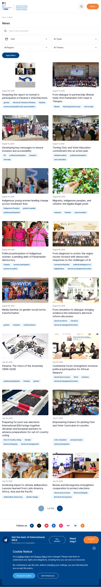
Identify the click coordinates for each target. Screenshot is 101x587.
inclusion (32, 155)
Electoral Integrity (10, 444)
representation (80, 212)
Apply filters (11, 55)
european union (76, 440)
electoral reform (60, 321)
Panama (42, 103)
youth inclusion (29, 325)
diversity (7, 160)
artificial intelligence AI (82, 265)
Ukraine (28, 440)
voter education (60, 440)
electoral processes (62, 377)
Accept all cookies (24, 576)
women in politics (10, 269)
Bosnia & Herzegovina (63, 497)
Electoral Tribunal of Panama (24, 103)
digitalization (59, 269)
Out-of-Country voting (12, 440)
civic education (60, 160)
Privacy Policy (40, 556)
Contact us (91, 540)
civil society (88, 107)
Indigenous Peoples (11, 208)
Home (4, 17)
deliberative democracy (13, 497)
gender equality (29, 208)
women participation (21, 265)
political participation (17, 155)
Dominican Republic (62, 265)
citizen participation (61, 444)
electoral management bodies (79, 269)
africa (76, 377)
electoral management (30, 444)
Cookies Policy (23, 556)
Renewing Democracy (71, 107)
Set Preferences (48, 576)
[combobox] (4, 47)
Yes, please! (57, 540)
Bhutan (56, 107)
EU (5, 155)
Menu (92, 6)
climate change (32, 497)
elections (74, 321)
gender (6, 103)
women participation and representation (19, 107)
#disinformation (60, 155)
